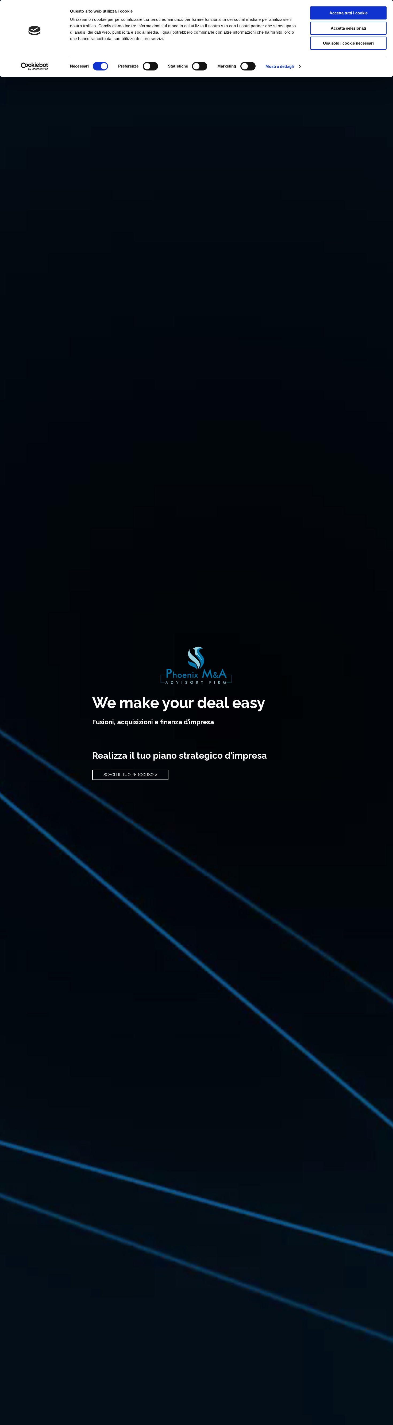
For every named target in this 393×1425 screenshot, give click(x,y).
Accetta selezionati (348, 28)
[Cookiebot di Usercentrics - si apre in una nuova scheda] (34, 66)
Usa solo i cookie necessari (348, 43)
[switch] (150, 66)
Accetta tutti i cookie (348, 13)
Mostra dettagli (279, 66)
